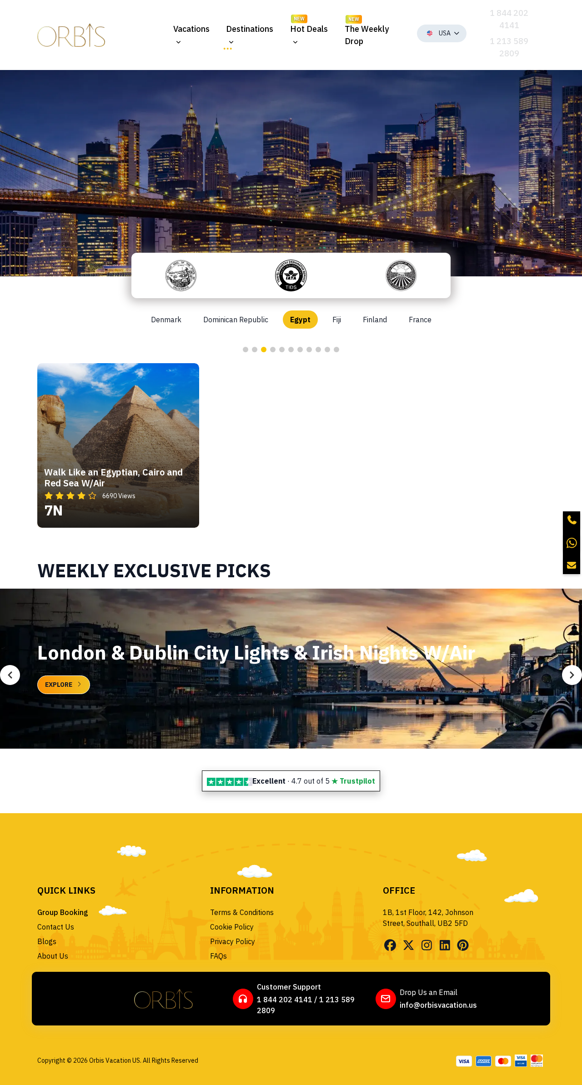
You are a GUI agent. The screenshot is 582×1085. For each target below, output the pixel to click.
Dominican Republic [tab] (235, 319)
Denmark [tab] (166, 319)
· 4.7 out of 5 (313, 780)
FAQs (218, 955)
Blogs (46, 941)
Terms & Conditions (242, 912)
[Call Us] (571, 520)
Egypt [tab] (300, 319)
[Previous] (10, 675)
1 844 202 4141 (284, 999)
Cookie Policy (232, 926)
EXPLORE (58, 684)
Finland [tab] (375, 319)
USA (445, 33)
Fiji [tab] (336, 319)
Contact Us (55, 926)
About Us (52, 955)
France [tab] (420, 319)
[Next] (572, 675)
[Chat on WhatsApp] (571, 542)
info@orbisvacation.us (438, 1005)
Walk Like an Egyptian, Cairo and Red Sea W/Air (113, 477)
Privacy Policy (232, 941)
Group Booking (62, 912)
